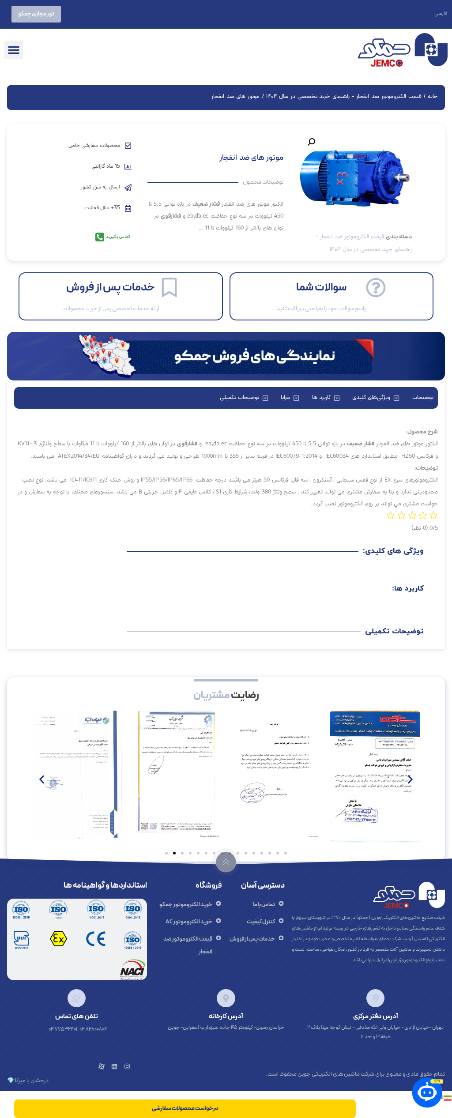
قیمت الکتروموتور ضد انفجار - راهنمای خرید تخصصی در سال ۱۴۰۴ (344, 96)
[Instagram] (127, 1066)
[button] (13, 50)
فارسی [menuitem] (440, 14)
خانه (433, 96)
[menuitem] (440, 14)
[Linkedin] (114, 1066)
